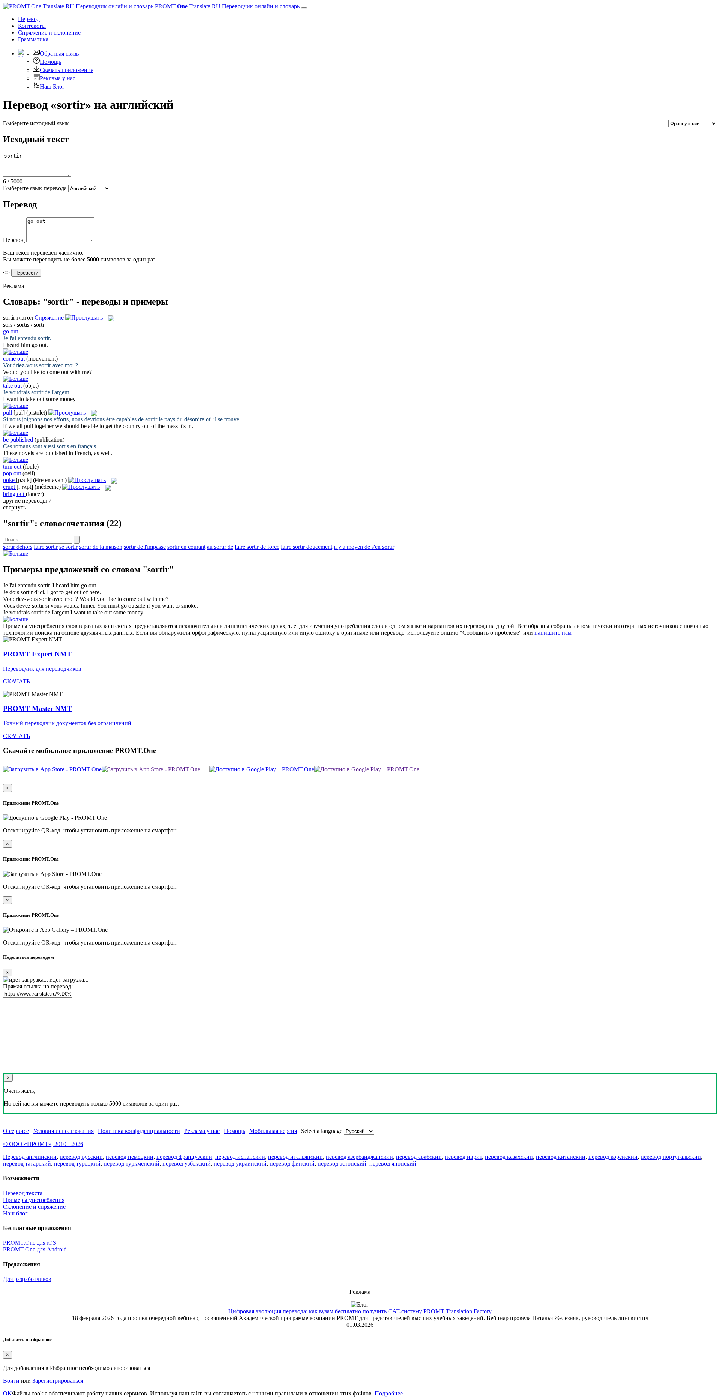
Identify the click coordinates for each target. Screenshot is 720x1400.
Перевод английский (30, 1157)
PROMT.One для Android (35, 1249)
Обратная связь (59, 53)
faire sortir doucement (306, 547)
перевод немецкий (129, 1157)
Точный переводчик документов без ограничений (67, 723)
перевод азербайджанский (359, 1157)
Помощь (50, 62)
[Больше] (15, 553)
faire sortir (46, 547)
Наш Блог (52, 86)
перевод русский (81, 1157)
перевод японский (392, 1163)
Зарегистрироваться (57, 1380)
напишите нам (553, 632)
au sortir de (220, 547)
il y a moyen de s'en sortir (364, 547)
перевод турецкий (77, 1163)
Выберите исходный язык (36, 123)
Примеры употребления (33, 1200)
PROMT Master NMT (37, 708)
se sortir (68, 547)
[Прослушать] (84, 317)
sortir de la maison (100, 547)
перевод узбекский (186, 1163)
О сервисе (16, 1131)
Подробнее (389, 1393)
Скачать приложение (66, 70)
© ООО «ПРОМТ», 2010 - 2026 (43, 1144)
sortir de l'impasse (145, 547)
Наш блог (15, 1213)
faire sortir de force (257, 547)
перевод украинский (240, 1163)
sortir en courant (186, 547)
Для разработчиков (27, 1279)
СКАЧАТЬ (16, 681)
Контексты (32, 26)
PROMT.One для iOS (29, 1242)
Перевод (29, 19)
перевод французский (184, 1157)
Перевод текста (22, 1193)
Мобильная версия (273, 1131)
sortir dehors (17, 547)
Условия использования (63, 1131)
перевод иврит (463, 1157)
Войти (11, 1380)
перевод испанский (240, 1157)
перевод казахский (509, 1157)
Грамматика (33, 39)
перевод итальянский (295, 1157)
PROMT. (226, 6)
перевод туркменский (131, 1163)
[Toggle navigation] (304, 8)
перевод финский (292, 1163)
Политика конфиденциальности (139, 1131)
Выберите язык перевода (35, 188)
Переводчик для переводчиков (42, 668)
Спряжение (49, 32)
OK (7, 1393)
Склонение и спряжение (34, 1206)
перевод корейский (613, 1157)
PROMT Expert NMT (37, 654)
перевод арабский (419, 1157)
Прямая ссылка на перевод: (38, 986)
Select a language (321, 1131)
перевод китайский (560, 1157)
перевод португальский (670, 1157)
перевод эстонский (342, 1163)
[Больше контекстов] (15, 351)
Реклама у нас (57, 78)
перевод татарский (27, 1163)
